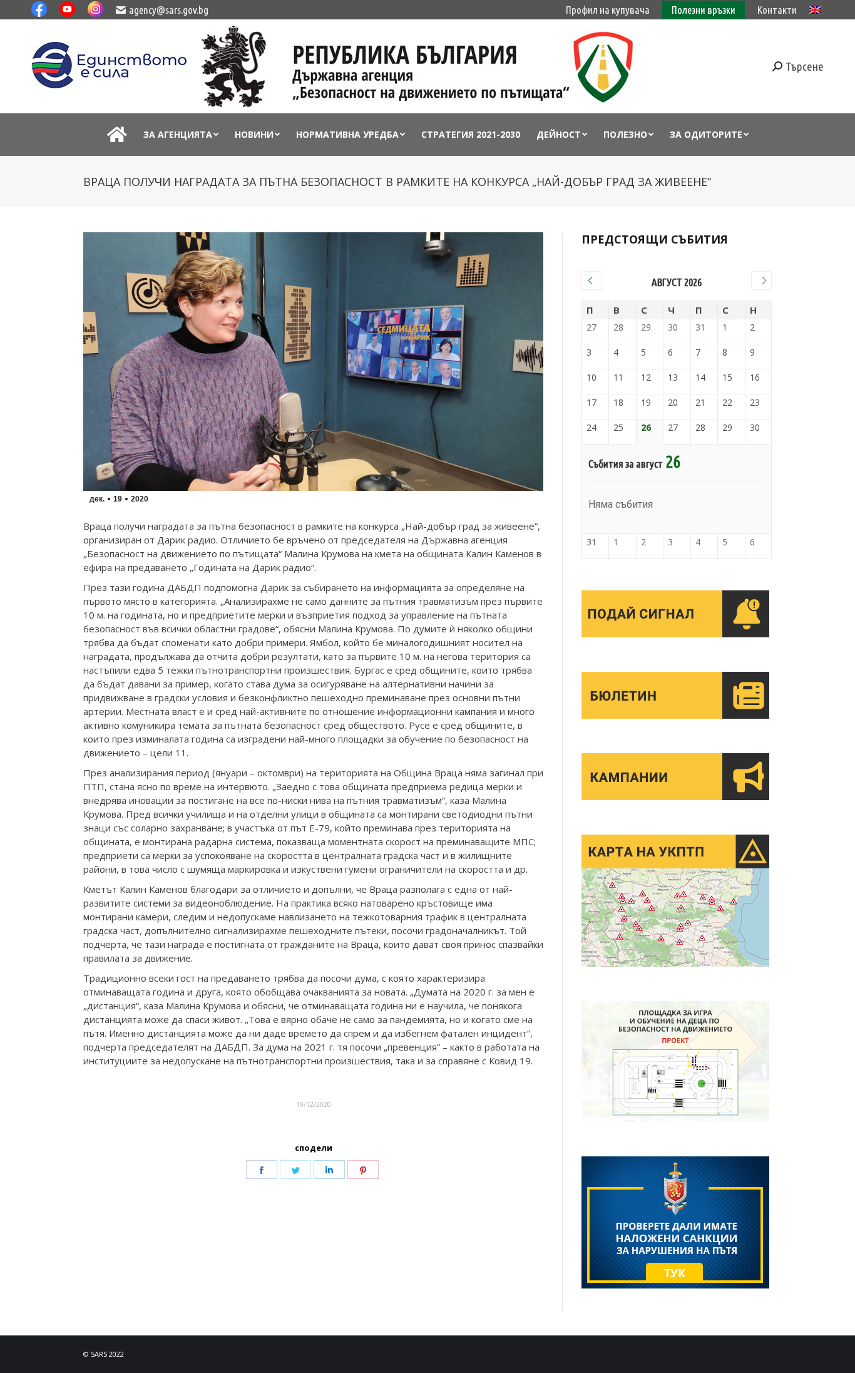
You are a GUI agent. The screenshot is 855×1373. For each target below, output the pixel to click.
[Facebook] (261, 1169)
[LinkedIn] (329, 1169)
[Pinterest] (363, 1169)
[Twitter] (295, 1169)
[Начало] (117, 134)
